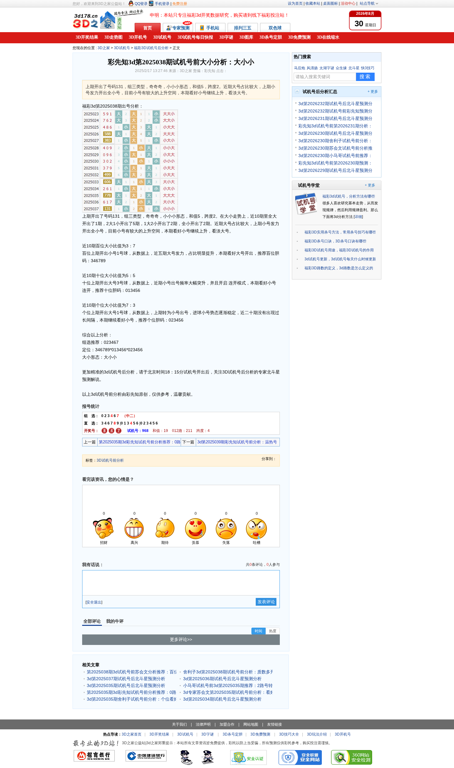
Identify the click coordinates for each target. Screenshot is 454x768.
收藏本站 (312, 3)
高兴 (134, 542)
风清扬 (312, 68)
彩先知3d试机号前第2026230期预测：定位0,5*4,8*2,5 (335, 162)
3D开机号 (138, 37)
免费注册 (179, 4)
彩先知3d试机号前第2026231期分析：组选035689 (335, 125)
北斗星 (353, 68)
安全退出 (93, 602)
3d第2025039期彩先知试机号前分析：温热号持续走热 (236, 443)
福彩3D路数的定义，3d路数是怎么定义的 (339, 268)
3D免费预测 (299, 37)
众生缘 (341, 68)
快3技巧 (367, 68)
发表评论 (266, 601)
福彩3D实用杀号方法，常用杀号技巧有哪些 (340, 232)
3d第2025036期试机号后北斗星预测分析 (222, 678)
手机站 (213, 27)
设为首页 (295, 3)
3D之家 (104, 48)
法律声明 (203, 724)
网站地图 (250, 724)
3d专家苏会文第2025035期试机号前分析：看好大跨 (228, 692)
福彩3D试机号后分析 (151, 48)
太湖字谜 (326, 68)
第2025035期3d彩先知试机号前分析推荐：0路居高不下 (139, 443)
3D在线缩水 (328, 37)
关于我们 (179, 724)
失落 (226, 542)
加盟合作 (227, 724)
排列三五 (242, 27)
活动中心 (348, 3)
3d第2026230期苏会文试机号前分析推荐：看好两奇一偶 (335, 148)
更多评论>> (181, 639)
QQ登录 (141, 4)
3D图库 (246, 37)
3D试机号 (162, 37)
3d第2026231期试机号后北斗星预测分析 (335, 118)
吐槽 (256, 542)
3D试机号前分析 (110, 460)
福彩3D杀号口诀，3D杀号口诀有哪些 (335, 241)
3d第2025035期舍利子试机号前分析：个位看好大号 (131, 699)
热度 (272, 631)
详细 (358, 217)
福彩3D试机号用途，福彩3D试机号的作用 (339, 250)
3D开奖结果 (87, 37)
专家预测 (181, 27)
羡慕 (195, 542)
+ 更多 (373, 91)
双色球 (275, 27)
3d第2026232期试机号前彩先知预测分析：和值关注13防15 (335, 111)
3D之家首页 (131, 734)
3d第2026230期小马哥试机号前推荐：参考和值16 (335, 155)
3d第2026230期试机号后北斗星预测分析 (335, 133)
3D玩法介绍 (317, 734)
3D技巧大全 (289, 734)
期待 (165, 542)
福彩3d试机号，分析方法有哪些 (348, 196)
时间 (258, 631)
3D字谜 (226, 37)
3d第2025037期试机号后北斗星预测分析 (126, 678)
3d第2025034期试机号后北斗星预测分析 (222, 699)
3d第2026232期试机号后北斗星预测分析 (335, 103)
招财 (103, 542)
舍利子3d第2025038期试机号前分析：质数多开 (228, 671)
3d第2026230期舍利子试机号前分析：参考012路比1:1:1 (335, 140)
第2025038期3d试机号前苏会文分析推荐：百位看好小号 (131, 671)
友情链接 (274, 724)
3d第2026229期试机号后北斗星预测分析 (335, 170)
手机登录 (162, 4)
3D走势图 (113, 37)
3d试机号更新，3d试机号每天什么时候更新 (340, 259)
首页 (147, 27)
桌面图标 (330, 3)
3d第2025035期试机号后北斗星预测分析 (126, 685)
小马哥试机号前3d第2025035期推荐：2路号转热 (228, 685)
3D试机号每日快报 (195, 37)
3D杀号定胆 (270, 37)
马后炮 (299, 68)
